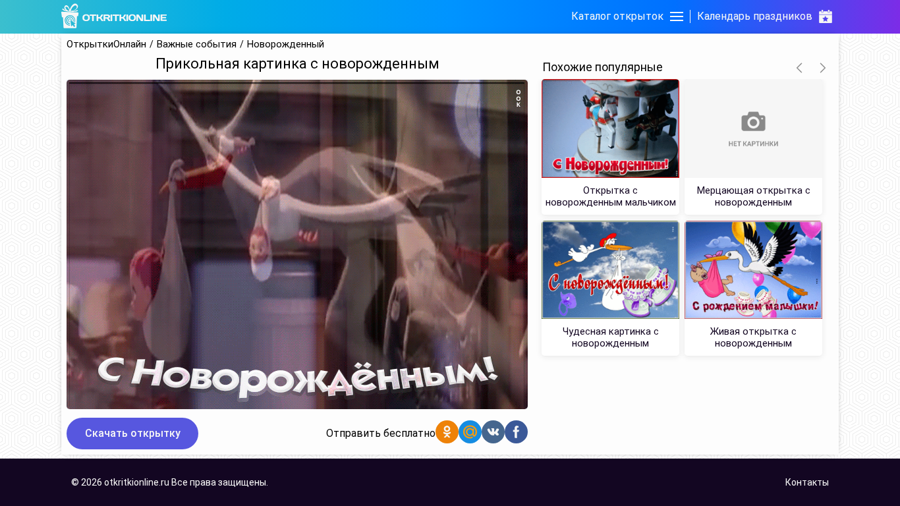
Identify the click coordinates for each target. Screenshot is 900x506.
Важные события (197, 44)
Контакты (807, 482)
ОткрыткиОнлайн (106, 44)
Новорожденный (285, 44)
